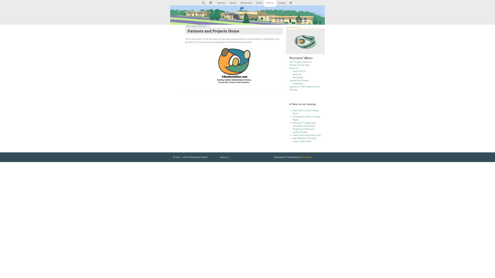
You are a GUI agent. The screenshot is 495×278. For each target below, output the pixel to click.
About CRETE (299, 71)
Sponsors (297, 74)
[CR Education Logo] (305, 42)
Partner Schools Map (299, 65)
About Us (293, 68)
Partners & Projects (198, 26)
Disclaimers (297, 83)
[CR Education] (247, 15)
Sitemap (293, 90)
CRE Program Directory (300, 62)
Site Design (297, 77)
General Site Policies (299, 80)
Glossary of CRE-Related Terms (304, 86)
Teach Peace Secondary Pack (306, 135)
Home (188, 26)
